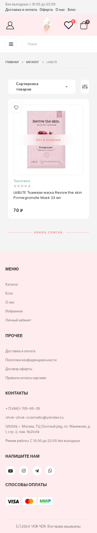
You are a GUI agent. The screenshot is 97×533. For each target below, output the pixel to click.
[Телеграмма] (37, 471)
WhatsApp (50, 471)
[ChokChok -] (46, 25)
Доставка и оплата (21, 9)
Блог (72, 9)
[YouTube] (10, 471)
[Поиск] (84, 43)
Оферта (46, 9)
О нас (60, 9)
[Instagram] (24, 471)
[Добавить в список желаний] (15, 107)
